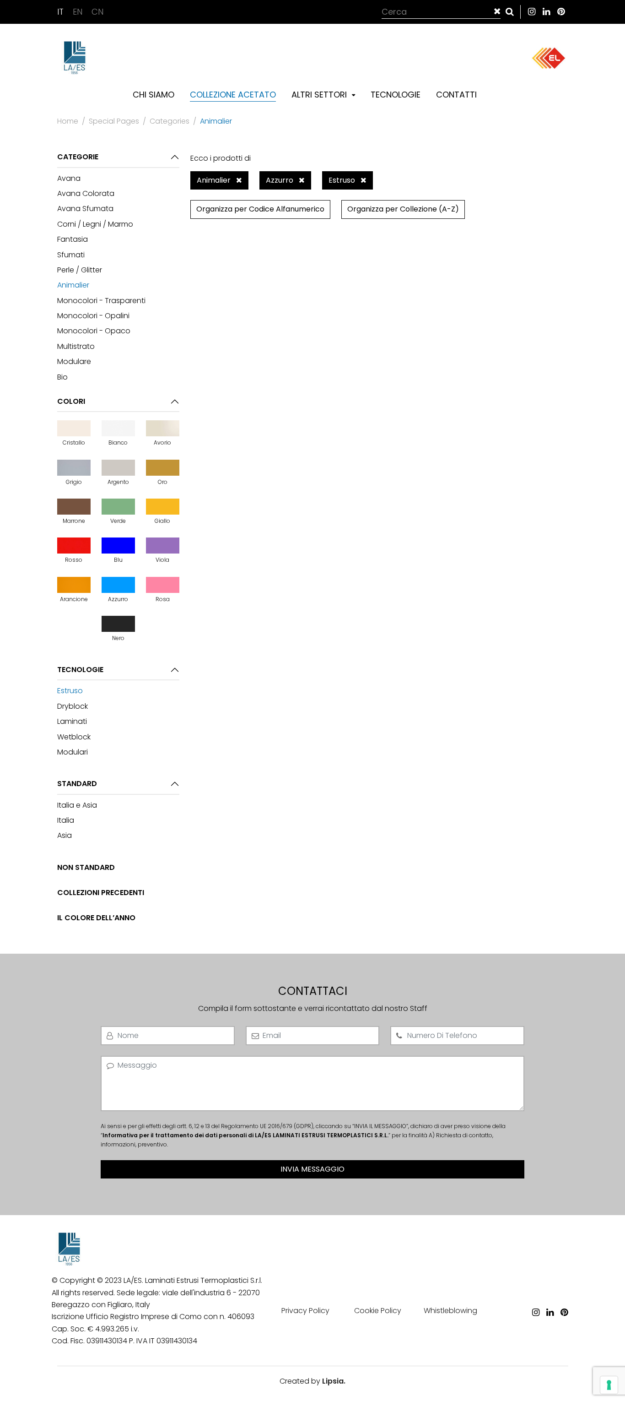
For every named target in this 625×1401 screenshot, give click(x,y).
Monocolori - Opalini (93, 315)
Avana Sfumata (85, 208)
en (79, 11)
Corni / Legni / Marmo (95, 224)
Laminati (72, 721)
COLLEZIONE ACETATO (233, 94)
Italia (65, 820)
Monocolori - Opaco (93, 331)
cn (97, 11)
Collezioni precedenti (100, 892)
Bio (62, 377)
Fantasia (72, 239)
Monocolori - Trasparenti (101, 300)
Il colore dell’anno (96, 917)
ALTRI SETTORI (320, 94)
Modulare (74, 361)
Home (67, 121)
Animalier (73, 285)
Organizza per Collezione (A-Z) (403, 209)
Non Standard (86, 867)
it (61, 11)
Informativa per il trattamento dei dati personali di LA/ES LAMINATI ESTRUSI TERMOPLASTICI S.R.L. (245, 1135)
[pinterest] (561, 11)
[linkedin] (546, 11)
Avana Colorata (85, 193)
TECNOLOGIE (395, 94)
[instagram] (531, 11)
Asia (64, 835)
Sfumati (71, 255)
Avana (69, 178)
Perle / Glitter (79, 270)
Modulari (72, 752)
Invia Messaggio (312, 1169)
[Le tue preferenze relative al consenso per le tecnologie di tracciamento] (609, 1385)
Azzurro (280, 180)
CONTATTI (456, 94)
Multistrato (76, 346)
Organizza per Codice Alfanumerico (260, 209)
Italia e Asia (77, 805)
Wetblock (74, 737)
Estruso (70, 690)
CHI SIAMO (153, 94)
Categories (169, 121)
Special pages (114, 121)
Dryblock (72, 706)
